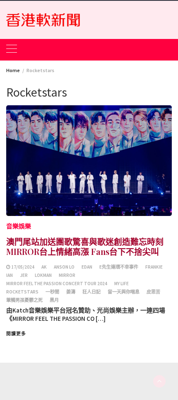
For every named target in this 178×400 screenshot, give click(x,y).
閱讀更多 (16, 334)
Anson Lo (64, 267)
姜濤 (70, 292)
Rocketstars (22, 292)
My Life (121, 283)
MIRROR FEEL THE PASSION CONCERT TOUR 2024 (56, 283)
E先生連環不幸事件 (118, 267)
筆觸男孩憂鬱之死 (24, 300)
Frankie (154, 267)
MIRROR (67, 275)
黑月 (54, 300)
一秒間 (52, 292)
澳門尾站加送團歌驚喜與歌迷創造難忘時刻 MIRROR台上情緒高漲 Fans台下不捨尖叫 (85, 246)
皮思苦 (153, 292)
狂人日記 (91, 292)
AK (44, 267)
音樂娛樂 (18, 226)
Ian (9, 275)
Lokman (43, 275)
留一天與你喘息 (124, 292)
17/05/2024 (22, 267)
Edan (87, 267)
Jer (24, 275)
